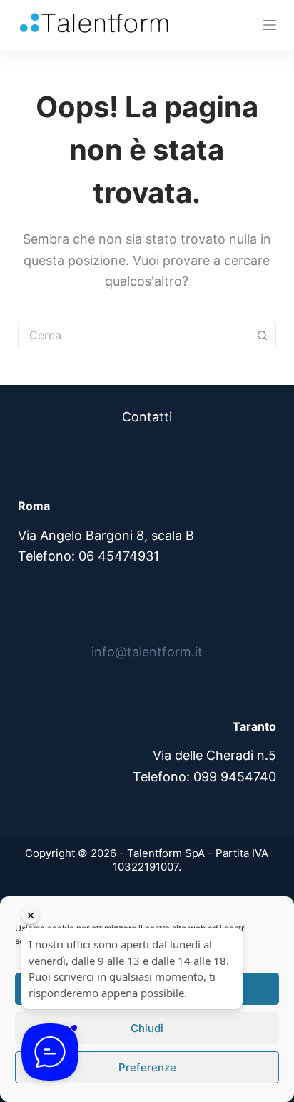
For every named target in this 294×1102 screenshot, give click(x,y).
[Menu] (269, 25)
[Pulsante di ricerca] (261, 335)
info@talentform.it (147, 651)
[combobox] (134, 335)
